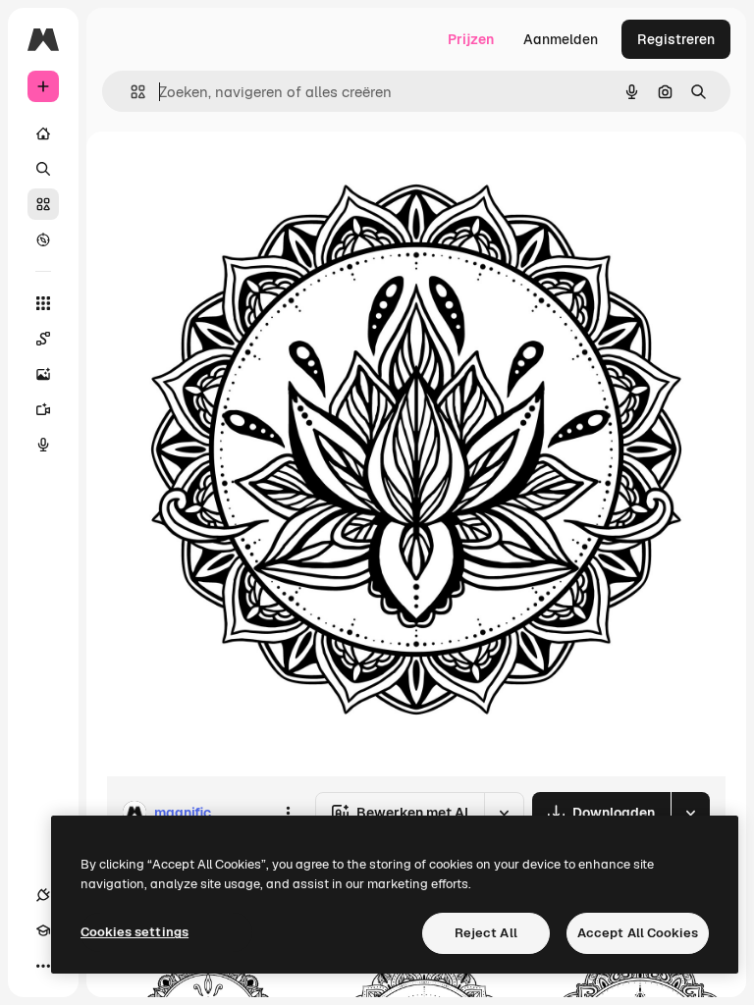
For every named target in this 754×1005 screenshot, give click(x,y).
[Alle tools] (43, 303)
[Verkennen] (43, 239)
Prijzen (471, 39)
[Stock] (43, 204)
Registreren (676, 39)
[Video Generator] (43, 409)
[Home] (43, 133)
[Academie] (43, 930)
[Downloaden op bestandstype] (690, 812)
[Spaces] (43, 338)
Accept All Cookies (637, 933)
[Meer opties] (287, 812)
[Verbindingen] (43, 895)
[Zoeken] (43, 169)
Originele (235, 176)
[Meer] (43, 965)
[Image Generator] (43, 374)
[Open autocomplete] (130, 91)
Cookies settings (134, 932)
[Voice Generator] (43, 444)
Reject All (486, 933)
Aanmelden (560, 39)
